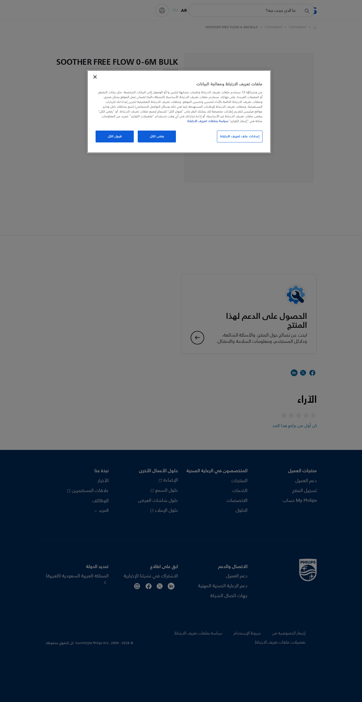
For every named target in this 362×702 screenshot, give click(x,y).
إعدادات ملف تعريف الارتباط (239, 136)
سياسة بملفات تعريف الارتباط (207, 121)
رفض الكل (157, 136)
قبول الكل (115, 136)
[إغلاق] (95, 77)
